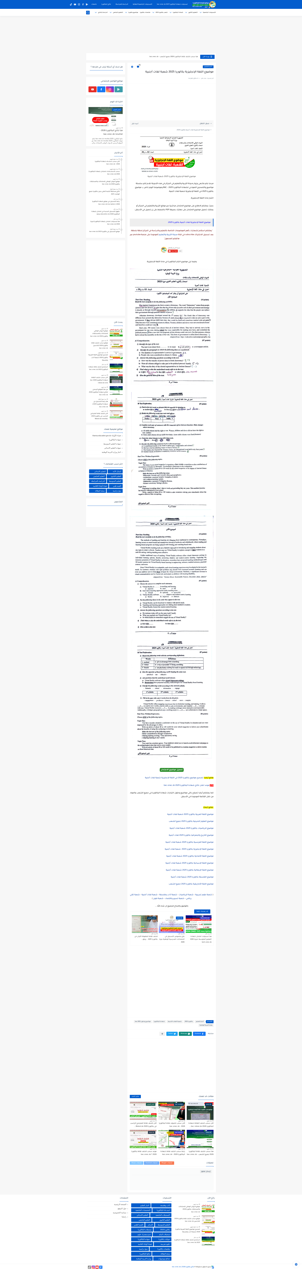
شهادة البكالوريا (178, 12)
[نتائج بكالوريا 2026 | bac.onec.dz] (204, 4)
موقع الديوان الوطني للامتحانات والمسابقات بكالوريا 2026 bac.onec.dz (105, 183)
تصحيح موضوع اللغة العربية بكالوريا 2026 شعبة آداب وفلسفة (98, 357)
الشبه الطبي (138, 1225)
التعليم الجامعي (118, 12)
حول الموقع (122, 1208)
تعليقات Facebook (151, 1163)
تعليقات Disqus (137, 1163)
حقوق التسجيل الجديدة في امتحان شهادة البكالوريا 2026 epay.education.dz (105, 213)
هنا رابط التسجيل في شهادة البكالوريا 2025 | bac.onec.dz (100, 404)
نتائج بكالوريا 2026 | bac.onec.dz (183, 1267)
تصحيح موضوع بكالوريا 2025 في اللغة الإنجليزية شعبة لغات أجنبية (174, 778)
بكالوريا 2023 (165, 1230)
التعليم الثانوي (193, 12)
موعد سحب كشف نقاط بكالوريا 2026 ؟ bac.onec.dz (178, 57)
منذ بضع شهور (114, 159)
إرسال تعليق (205, 1171)
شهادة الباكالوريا (159, 1021)
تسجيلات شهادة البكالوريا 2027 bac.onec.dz (172, 4)
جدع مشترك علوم (144, 1234)
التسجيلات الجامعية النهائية (142, 4)
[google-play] (87, 4)
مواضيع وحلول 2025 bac (143, 1021)
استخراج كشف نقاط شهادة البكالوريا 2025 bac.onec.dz (98, 368)
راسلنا (124, 1217)
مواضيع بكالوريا (133, 12)
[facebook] (83, 4)
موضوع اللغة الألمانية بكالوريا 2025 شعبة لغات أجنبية (190, 856)
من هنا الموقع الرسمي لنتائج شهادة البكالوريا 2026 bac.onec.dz (98, 392)
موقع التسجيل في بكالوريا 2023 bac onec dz (104, 231)
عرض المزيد (135, 1096)
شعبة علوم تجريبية (203, 895)
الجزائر (150, 1225)
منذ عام (207, 934)
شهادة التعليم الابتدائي (112, 448)
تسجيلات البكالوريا (144, 1230)
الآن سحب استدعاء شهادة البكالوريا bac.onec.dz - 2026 (107, 163)
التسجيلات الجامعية (209, 12)
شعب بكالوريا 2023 (162, 12)
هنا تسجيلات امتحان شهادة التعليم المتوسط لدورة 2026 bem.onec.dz (201, 939)
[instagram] (79, 4)
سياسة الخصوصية (119, 1213)
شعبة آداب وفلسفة (168, 895)
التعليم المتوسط (115, 481)
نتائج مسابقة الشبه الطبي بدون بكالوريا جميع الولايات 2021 (104, 193)
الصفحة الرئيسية (120, 1204)
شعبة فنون (158, 899)
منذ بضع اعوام (114, 189)
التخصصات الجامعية (143, 1210)
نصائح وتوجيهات (164, 1259)
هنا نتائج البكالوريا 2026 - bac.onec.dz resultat (111, 132)
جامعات (94, 4)
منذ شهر (209, 1121)
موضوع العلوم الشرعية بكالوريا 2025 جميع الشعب (191, 821)
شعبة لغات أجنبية (149, 895)
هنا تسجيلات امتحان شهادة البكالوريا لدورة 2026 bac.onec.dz (105, 223)
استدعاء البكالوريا (163, 1210)
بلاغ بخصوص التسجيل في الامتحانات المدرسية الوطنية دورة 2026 (172, 939)
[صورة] (116, 332)
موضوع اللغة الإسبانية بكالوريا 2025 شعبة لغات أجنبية (190, 863)
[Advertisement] (151, 34)
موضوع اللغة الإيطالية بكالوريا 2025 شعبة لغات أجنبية (190, 870)
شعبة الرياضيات (186, 895)
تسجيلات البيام (164, 1234)
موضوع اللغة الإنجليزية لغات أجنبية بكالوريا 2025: (193, 130)
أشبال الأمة (117, 471)
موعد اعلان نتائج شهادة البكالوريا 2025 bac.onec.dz (186, 785)
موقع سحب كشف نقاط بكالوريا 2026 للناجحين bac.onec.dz (99, 345)
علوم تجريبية (165, 1244)
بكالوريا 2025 (189, 1021)
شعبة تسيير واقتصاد (174, 899)
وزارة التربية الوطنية (206, 1025)
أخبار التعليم (208, 67)
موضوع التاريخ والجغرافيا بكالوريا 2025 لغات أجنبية (191, 835)
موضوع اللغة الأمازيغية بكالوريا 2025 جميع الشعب (191, 884)
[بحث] (88, 12)
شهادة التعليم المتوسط (112, 444)
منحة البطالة (100, 491)
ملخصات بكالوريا (145, 12)
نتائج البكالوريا (106, 4)
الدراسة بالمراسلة (122, 4)
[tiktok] (70, 4)
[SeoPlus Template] (212, 1267)
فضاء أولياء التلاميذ (100, 486)
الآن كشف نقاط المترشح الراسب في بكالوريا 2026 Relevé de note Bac (99, 416)
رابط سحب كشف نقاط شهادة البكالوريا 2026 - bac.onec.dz (172, 1153)
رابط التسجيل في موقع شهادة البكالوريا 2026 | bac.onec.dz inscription (106, 203)
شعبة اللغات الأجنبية (175, 1021)
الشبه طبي (117, 486)
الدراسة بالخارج (103, 12)
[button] (199, 1034)
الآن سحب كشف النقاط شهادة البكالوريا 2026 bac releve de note (99, 380)
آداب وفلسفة (165, 1205)
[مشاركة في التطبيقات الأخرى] (162, 1034)
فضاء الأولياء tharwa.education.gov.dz (106, 436)
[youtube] (74, 4)
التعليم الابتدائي (100, 471)
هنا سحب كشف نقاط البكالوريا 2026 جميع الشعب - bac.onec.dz (200, 1153)
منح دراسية (117, 491)
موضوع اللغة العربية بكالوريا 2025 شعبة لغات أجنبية (190, 814)
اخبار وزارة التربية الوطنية (111, 452)
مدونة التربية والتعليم (168, 235)
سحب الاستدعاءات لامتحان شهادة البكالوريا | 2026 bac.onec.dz (104, 173)
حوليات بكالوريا (164, 1239)
